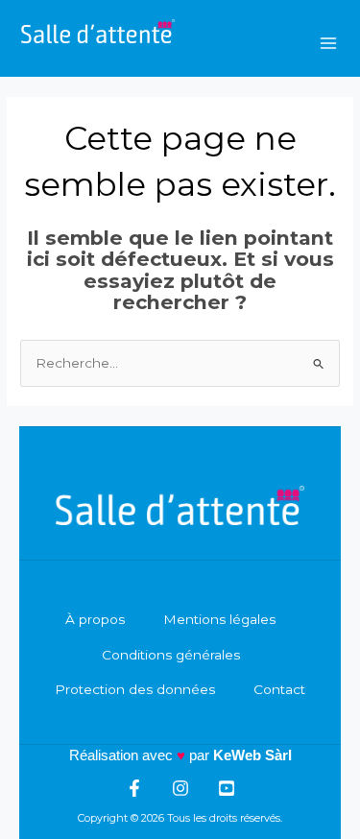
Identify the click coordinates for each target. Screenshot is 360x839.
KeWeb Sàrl (252, 755)
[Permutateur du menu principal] (328, 42)
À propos (95, 619)
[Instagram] (180, 788)
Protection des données (135, 689)
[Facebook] (134, 788)
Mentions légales (219, 619)
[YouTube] (226, 788)
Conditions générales (171, 654)
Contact (279, 689)
